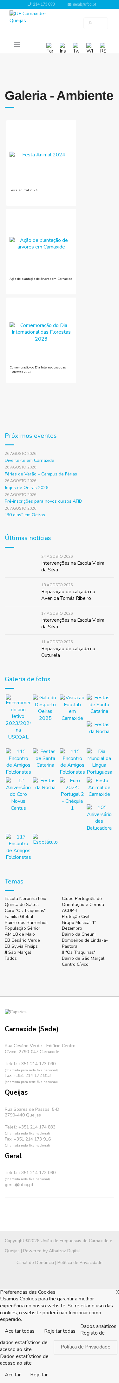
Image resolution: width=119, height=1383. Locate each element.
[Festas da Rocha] (99, 733)
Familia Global (19, 917)
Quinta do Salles (22, 905)
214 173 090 (44, 4)
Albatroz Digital (64, 1251)
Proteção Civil (75, 917)
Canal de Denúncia (35, 1263)
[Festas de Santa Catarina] (99, 707)
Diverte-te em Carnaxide (29, 460)
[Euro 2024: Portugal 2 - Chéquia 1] (72, 794)
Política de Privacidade (79, 1263)
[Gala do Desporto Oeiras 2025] (45, 708)
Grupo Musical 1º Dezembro (79, 926)
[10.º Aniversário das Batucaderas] (99, 818)
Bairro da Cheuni (79, 934)
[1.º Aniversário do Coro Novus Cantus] (18, 794)
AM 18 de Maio (20, 934)
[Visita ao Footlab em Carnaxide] (72, 708)
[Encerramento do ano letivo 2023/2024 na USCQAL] (18, 718)
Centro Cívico (75, 964)
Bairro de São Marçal (83, 958)
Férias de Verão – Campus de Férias (41, 474)
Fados (11, 958)
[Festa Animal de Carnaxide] (99, 789)
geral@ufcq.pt (84, 4)
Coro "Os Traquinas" (25, 911)
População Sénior (22, 928)
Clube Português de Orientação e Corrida (83, 902)
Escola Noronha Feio (25, 899)
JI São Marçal (18, 952)
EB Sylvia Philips (21, 946)
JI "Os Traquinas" (79, 952)
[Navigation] (17, 45)
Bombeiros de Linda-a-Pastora (85, 943)
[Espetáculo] (45, 846)
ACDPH (69, 911)
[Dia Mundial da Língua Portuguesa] (99, 762)
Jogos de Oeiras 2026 (26, 488)
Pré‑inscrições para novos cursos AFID (43, 501)
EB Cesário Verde (22, 940)
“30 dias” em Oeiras (25, 515)
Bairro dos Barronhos (26, 923)
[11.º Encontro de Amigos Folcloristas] (18, 762)
